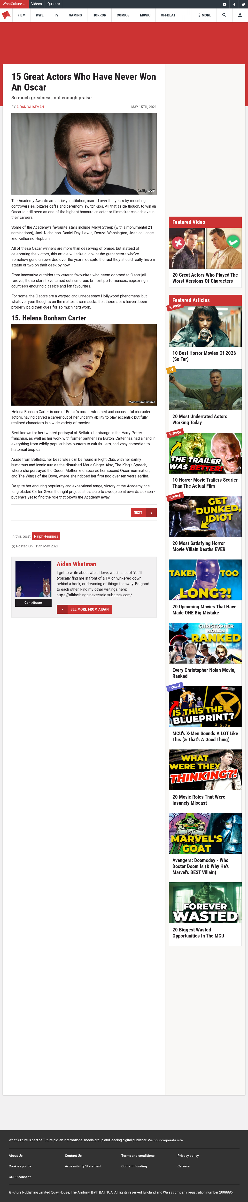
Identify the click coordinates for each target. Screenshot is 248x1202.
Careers (184, 1166)
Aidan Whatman (30, 107)
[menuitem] (14, 4)
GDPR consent (20, 1177)
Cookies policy (20, 1166)
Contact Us (73, 1155)
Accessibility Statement (83, 1166)
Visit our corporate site (165, 1140)
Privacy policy (188, 1155)
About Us (16, 1155)
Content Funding (134, 1166)
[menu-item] (21, 15)
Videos (36, 4)
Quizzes (53, 4)
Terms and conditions (138, 1155)
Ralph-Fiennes (46, 536)
